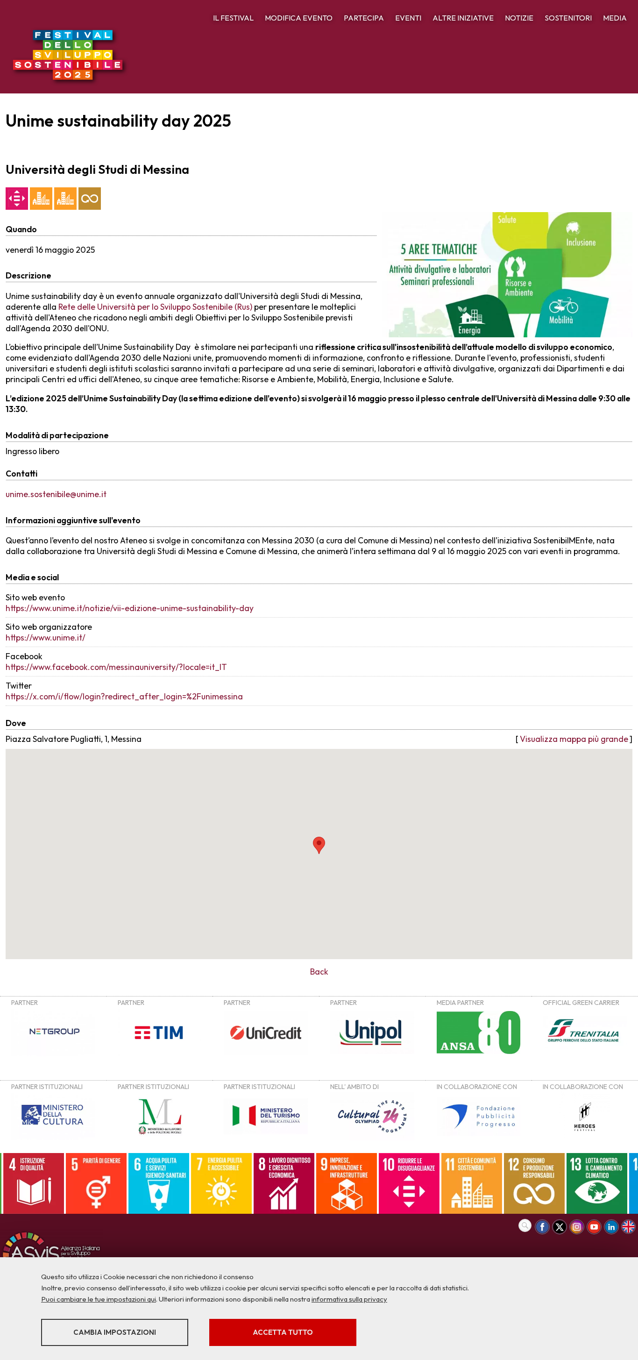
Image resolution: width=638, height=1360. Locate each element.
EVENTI (408, 17)
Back (319, 971)
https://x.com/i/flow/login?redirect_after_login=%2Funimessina (124, 696)
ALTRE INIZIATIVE (463, 17)
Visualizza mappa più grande (574, 738)
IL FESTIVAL (233, 17)
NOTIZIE (519, 17)
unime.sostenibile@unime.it (56, 494)
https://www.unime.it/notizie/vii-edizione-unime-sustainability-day (130, 608)
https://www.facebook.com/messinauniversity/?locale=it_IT (116, 667)
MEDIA (615, 17)
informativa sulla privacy (349, 1299)
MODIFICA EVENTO (299, 17)
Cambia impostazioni (114, 1332)
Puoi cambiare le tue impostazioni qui (98, 1299)
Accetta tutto (283, 1332)
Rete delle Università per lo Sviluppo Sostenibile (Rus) (155, 306)
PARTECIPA (364, 17)
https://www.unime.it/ (45, 637)
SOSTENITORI (568, 17)
